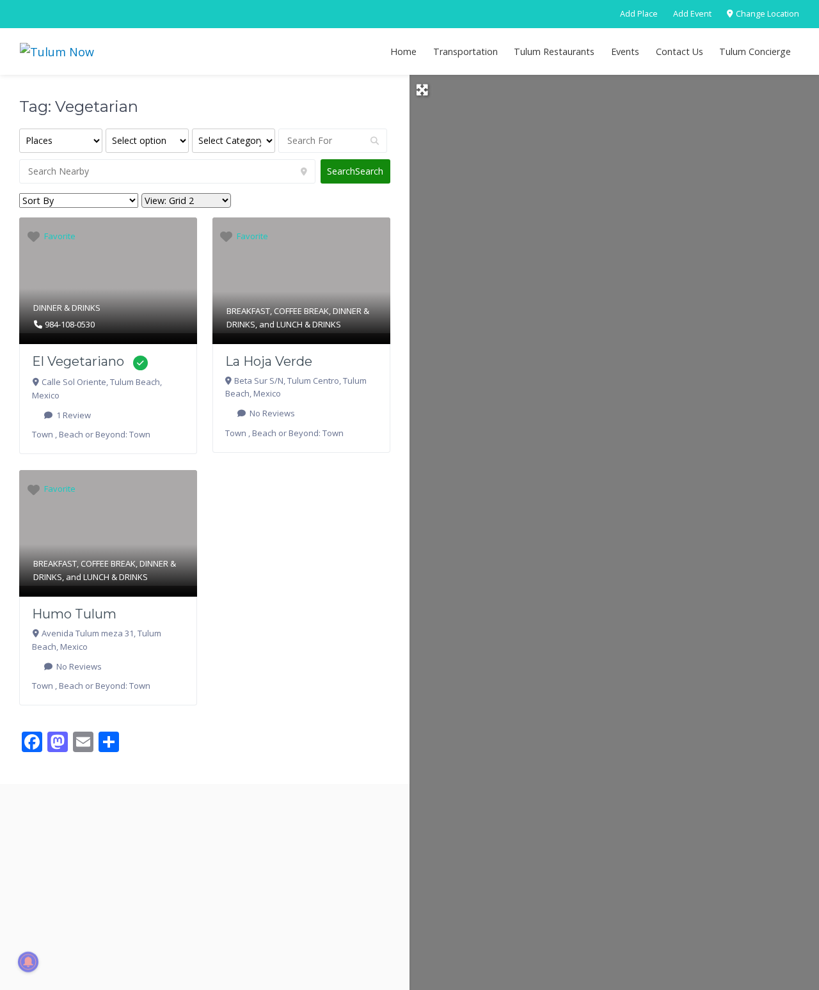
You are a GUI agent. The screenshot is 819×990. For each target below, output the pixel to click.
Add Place (639, 13)
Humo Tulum (74, 614)
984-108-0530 (70, 324)
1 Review (72, 415)
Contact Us (679, 51)
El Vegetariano (78, 361)
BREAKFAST (248, 311)
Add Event (692, 13)
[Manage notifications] (28, 962)
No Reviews (271, 413)
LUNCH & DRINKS (308, 324)
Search (355, 171)
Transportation (465, 51)
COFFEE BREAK (301, 311)
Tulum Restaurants (554, 51)
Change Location (766, 13)
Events (625, 51)
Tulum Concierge (755, 51)
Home (403, 51)
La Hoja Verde (268, 361)
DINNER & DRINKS (66, 307)
